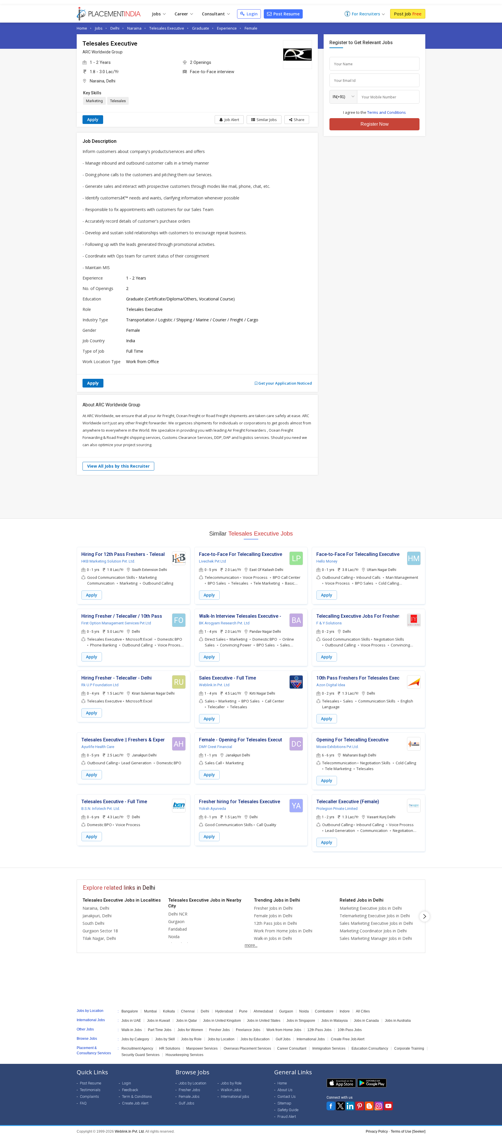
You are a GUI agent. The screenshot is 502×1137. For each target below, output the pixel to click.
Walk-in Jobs (131, 1030)
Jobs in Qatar (186, 1020)
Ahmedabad (263, 1011)
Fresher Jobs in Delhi (273, 908)
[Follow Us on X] (340, 1106)
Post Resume (286, 14)
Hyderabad (224, 1011)
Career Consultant (291, 1048)
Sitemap (284, 1103)
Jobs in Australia (398, 1020)
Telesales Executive (166, 28)
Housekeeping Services (184, 1055)
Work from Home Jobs (283, 1030)
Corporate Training (409, 1048)
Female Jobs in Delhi (273, 915)
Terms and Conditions (386, 112)
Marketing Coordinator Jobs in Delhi (373, 931)
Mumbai (150, 1011)
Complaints (89, 1096)
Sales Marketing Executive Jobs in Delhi (376, 923)
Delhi (114, 28)
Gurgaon (176, 921)
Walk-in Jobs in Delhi (273, 938)
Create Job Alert (135, 1103)
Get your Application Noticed (284, 383)
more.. (251, 945)
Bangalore (129, 1011)
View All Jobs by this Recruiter (118, 466)
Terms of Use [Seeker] (408, 1131)
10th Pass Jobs (350, 1030)
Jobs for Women (190, 1030)
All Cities (363, 1011)
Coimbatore (324, 1011)
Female (251, 28)
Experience (227, 28)
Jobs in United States (263, 1020)
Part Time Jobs (159, 1030)
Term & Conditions (137, 1096)
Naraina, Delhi (102, 81)
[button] (296, 119)
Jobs (157, 14)
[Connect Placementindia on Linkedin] (350, 1106)
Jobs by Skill (165, 1039)
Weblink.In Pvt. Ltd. (130, 1131)
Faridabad (177, 929)
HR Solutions (169, 1048)
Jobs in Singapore (300, 1020)
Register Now (375, 124)
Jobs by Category (135, 1039)
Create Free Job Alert (347, 1039)
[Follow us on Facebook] (331, 1106)
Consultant (214, 14)
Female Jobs (189, 1096)
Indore (345, 1011)
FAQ (83, 1103)
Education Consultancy (370, 1048)
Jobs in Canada (366, 1020)
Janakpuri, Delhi (97, 915)
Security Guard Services (140, 1055)
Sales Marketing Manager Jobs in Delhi (376, 938)
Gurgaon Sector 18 (100, 931)
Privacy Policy (377, 1131)
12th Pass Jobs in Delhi (275, 923)
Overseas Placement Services (247, 1048)
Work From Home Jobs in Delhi (283, 931)
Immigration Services (328, 1048)
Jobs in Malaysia (334, 1020)
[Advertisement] (251, 497)
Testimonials (90, 1090)
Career (182, 14)
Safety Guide (287, 1110)
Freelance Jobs (248, 1030)
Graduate (200, 28)
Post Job (408, 14)
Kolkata (169, 1011)
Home (82, 28)
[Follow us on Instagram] (378, 1106)
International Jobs (311, 1039)
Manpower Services (202, 1048)
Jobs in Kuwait (158, 1020)
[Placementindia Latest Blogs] (369, 1106)
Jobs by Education (255, 1039)
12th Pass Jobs (319, 1030)
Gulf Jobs (283, 1039)
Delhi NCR (177, 914)
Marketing (94, 101)
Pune (243, 1011)
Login (251, 14)
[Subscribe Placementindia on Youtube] (388, 1106)
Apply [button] (91, 595)
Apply (92, 119)
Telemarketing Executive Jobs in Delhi (375, 915)
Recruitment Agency (137, 1048)
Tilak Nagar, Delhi (99, 938)
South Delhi (93, 923)
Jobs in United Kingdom (222, 1020)
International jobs (235, 1096)
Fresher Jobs (219, 1030)
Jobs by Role (191, 1039)
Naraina (134, 28)
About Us (285, 1090)
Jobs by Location (221, 1039)
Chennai (188, 1011)
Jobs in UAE (131, 1020)
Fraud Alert (286, 1116)
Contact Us (286, 1096)
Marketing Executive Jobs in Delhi (371, 908)
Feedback (130, 1090)
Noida (174, 936)
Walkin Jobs (231, 1090)
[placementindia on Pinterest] (359, 1106)
